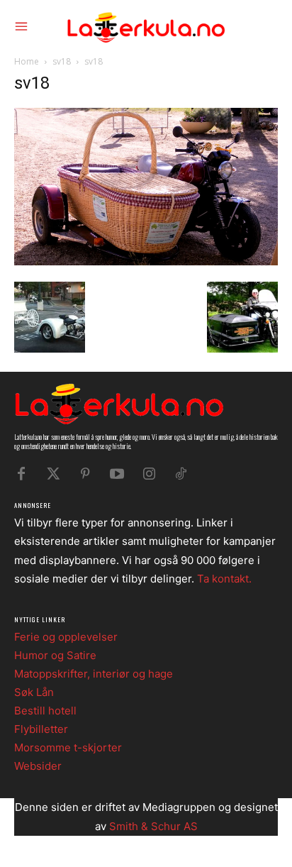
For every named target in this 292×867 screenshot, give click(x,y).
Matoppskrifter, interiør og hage (93, 673)
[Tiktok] (181, 474)
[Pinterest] (85, 474)
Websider (38, 766)
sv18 (61, 61)
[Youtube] (117, 474)
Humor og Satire (55, 655)
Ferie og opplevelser (66, 637)
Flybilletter (41, 729)
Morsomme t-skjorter (68, 747)
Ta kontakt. (224, 578)
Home (26, 61)
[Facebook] (21, 474)
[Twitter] (53, 474)
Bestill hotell (45, 710)
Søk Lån (34, 692)
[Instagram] (149, 474)
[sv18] (146, 261)
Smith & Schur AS (153, 826)
